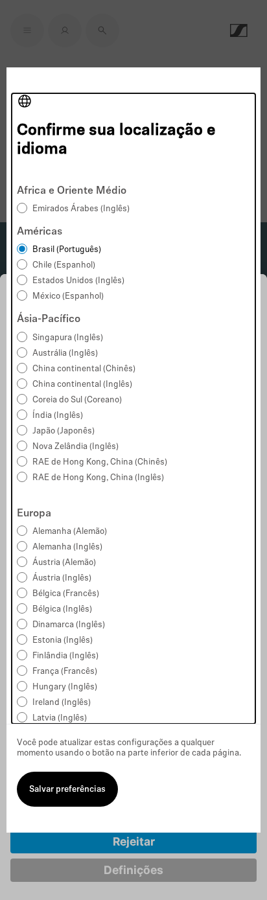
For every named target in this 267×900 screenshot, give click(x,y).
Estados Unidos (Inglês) (78, 281)
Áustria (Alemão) (64, 563)
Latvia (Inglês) (59, 718)
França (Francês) (64, 671)
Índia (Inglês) (57, 415)
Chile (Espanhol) (63, 265)
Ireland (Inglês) (61, 702)
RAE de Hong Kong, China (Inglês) (98, 478)
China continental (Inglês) (82, 384)
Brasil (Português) (66, 250)
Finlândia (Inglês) (65, 656)
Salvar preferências (67, 789)
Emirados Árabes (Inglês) (81, 209)
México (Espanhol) (68, 296)
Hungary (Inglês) (64, 687)
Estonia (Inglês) (62, 640)
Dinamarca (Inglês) (68, 625)
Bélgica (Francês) (65, 594)
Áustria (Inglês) (61, 578)
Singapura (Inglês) (67, 338)
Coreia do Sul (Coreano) (77, 400)
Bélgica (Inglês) (62, 609)
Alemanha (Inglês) (67, 547)
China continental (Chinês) (83, 369)
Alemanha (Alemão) (69, 531)
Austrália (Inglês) (65, 353)
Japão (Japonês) (63, 431)
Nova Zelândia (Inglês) (75, 447)
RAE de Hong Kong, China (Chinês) (99, 462)
